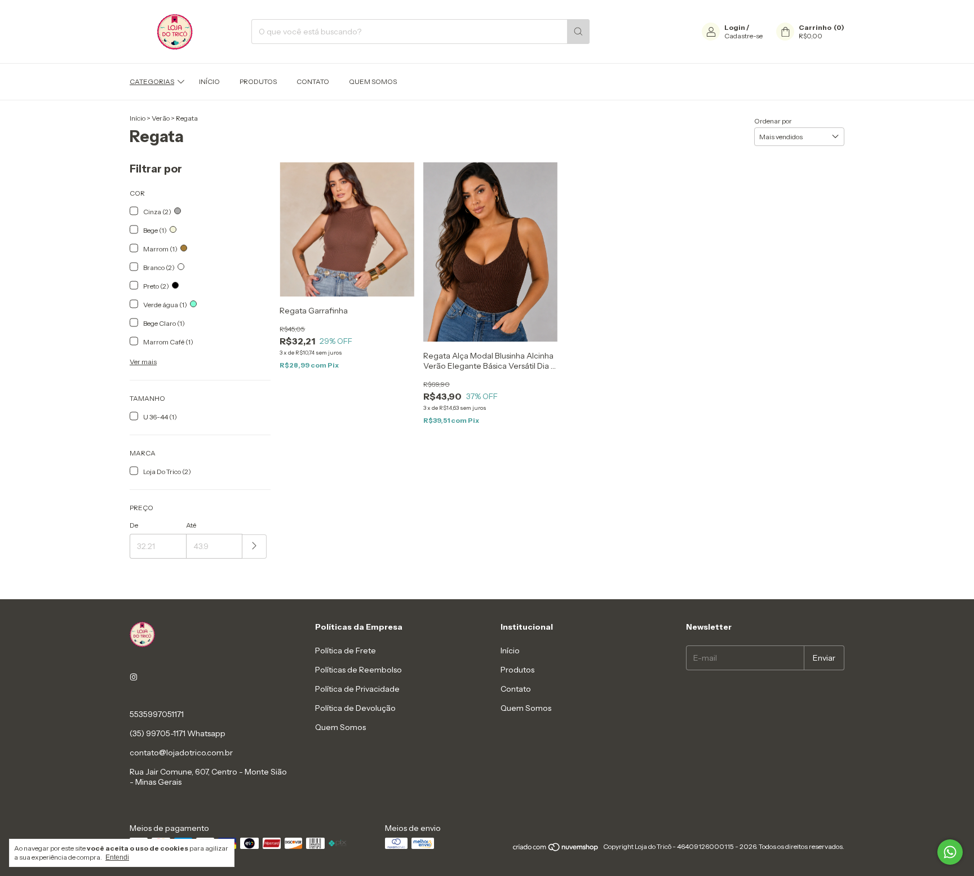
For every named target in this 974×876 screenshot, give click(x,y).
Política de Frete (345, 650)
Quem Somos (373, 81)
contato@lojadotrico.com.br (181, 752)
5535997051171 (157, 714)
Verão (161, 118)
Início (209, 81)
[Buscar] (578, 31)
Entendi (117, 857)
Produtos (258, 81)
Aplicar (254, 546)
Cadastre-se (743, 36)
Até (191, 525)
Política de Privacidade (357, 689)
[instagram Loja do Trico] (134, 677)
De (134, 525)
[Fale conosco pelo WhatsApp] (950, 852)
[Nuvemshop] (556, 849)
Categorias (152, 81)
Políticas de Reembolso (358, 670)
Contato (312, 81)
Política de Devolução (355, 708)
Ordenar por (773, 121)
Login (734, 27)
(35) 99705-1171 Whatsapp (177, 733)
